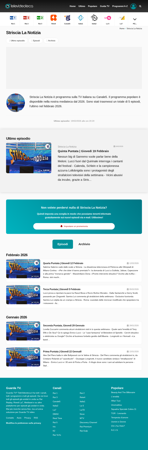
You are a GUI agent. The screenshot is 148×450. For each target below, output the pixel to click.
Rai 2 (82, 393)
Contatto (10, 418)
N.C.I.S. (114, 430)
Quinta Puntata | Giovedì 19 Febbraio (83, 151)
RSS (36, 418)
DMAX (56, 414)
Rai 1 (55, 393)
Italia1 (82, 401)
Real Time (57, 418)
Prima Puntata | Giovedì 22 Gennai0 (62, 351)
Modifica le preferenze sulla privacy (23, 423)
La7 (54, 410)
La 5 (82, 405)
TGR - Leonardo (118, 413)
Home (122, 28)
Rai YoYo (57, 435)
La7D (82, 410)
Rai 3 (55, 397)
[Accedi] (133, 6)
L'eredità (115, 396)
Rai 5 (55, 422)
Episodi (63, 244)
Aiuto (19, 418)
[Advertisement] (74, 68)
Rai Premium (86, 426)
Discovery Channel (88, 422)
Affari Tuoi (115, 401)
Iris (54, 426)
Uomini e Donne (118, 422)
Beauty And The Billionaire (123, 392)
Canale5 (56, 401)
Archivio (84, 244)
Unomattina (116, 405)
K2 (54, 431)
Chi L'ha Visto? (118, 426)
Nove (82, 414)
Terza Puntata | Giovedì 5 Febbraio (62, 289)
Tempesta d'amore (119, 417)
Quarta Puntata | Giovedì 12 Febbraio (63, 263)
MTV (82, 418)
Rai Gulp (84, 431)
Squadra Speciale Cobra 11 (123, 409)
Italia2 (55, 405)
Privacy (27, 418)
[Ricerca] (140, 6)
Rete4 (82, 397)
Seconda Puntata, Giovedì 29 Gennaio (64, 325)
